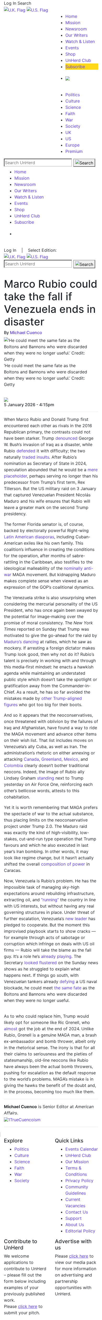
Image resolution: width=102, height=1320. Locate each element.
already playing (56, 956)
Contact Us (76, 1212)
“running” (50, 899)
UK (68, 132)
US (68, 138)
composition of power (63, 864)
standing (45, 778)
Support (73, 1218)
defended (25, 450)
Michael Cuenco (26, 332)
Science (73, 107)
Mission (72, 22)
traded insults (35, 457)
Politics (72, 94)
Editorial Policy (80, 1230)
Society (72, 126)
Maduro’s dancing (21, 641)
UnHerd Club (78, 60)
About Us (74, 1224)
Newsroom (76, 28)
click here (27, 1306)
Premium (74, 151)
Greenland (51, 759)
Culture (72, 101)
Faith (70, 113)
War (69, 119)
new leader (76, 918)
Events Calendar (81, 1149)
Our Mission (77, 1161)
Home (71, 16)
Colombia (13, 765)
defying (67, 981)
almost (10, 1028)
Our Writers (76, 35)
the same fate (67, 987)
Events (72, 47)
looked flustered (40, 962)
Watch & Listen (80, 41)
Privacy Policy (79, 1180)
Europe (72, 145)
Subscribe (75, 66)
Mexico (71, 759)
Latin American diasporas (29, 536)
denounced (66, 438)
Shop (70, 54)
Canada (31, 759)
